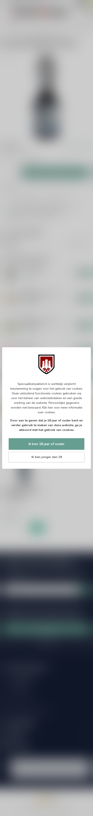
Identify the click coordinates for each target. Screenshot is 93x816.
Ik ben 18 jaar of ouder (46, 444)
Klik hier (47, 408)
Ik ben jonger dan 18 (46, 457)
